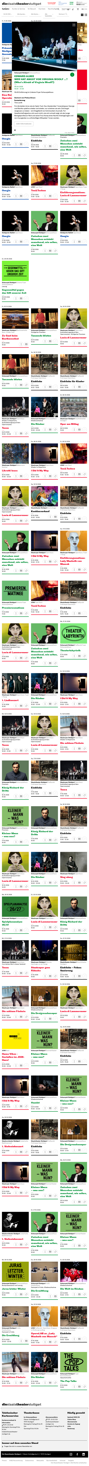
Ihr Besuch (32, 9)
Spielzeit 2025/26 (73, 1417)
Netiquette (40, 1460)
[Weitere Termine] (79, 58)
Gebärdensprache (73, 9)
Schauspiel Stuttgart (71, 3)
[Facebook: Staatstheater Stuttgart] (77, 1454)
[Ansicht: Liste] (86, 15)
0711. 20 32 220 (53, 1419)
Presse (4, 1460)
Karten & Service (18, 9)
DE (83, 9)
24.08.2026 (6, 14)
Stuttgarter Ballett (63, 3)
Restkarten (84, 155)
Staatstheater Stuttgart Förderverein (81, 3)
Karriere (42, 9)
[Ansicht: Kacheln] (82, 15)
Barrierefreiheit (51, 1460)
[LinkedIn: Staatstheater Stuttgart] (83, 1454)
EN (86, 9)
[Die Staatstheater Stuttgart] (21, 3)
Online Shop (71, 1419)
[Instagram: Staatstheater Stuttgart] (71, 1454)
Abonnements (72, 1422)
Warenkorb (78, 9)
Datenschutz (29, 1460)
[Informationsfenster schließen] (74, 25)
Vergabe (71, 1460)
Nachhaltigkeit (53, 9)
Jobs (69, 1426)
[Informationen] (72, 74)
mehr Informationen (23, 124)
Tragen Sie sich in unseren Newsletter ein (18, 1446)
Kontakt (63, 9)
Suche (58, 9)
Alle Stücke (34, 14)
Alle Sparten (21, 14)
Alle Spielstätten (48, 15)
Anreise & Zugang (73, 1424)
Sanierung (71, 1429)
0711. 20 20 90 (8, 1425)
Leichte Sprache (68, 9)
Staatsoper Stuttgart (52, 3)
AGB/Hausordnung (15, 1460)
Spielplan (5, 9)
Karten (84, 200)
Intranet (62, 1460)
